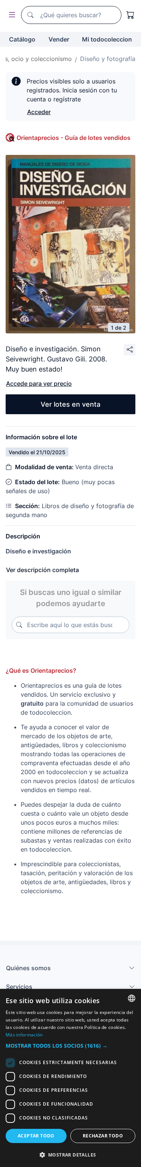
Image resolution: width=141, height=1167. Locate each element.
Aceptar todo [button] (36, 1136)
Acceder (39, 112)
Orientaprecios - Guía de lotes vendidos (73, 137)
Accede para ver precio (39, 383)
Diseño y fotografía (107, 58)
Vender (59, 39)
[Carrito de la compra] (130, 15)
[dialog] (70, 1078)
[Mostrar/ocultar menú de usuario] (10, 15)
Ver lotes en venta (70, 404)
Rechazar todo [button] (103, 1136)
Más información (24, 1035)
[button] (70, 1046)
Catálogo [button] (22, 39)
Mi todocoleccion (107, 39)
